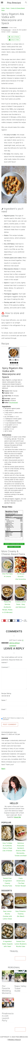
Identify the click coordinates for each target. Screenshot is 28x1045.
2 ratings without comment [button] (16, 642)
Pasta (7, 8)
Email (3, 709)
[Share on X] (11, 620)
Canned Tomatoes (14, 546)
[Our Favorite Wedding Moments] (8, 976)
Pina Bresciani (13, 402)
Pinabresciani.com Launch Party (7, 1017)
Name (4, 700)
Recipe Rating (6, 693)
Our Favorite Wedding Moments (6, 989)
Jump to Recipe (14, 36)
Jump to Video (14, 39)
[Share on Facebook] (18, 620)
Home (3, 8)
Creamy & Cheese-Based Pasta (14, 543)
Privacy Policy (14, 1039)
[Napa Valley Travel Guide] (20, 976)
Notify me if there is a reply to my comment (13, 718)
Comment (5, 667)
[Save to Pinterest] (4, 620)
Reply (3, 768)
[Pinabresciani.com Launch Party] (8, 1004)
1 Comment (15, 32)
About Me (17, 817)
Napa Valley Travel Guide (20, 988)
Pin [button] (17, 360)
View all (20, 958)
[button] (2, 28)
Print (12, 360)
